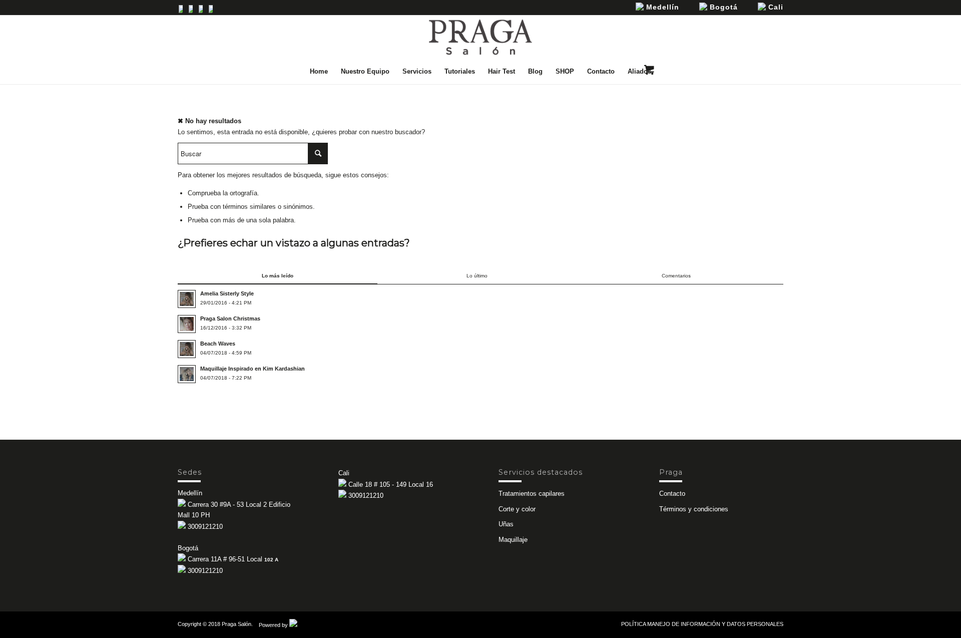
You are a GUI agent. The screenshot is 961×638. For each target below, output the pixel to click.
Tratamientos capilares (532, 493)
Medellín (661, 7)
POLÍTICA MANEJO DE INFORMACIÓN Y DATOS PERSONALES (702, 624)
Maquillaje (513, 539)
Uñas (506, 524)
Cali (774, 7)
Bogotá (722, 7)
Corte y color (517, 509)
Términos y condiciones (693, 509)
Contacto (672, 493)
